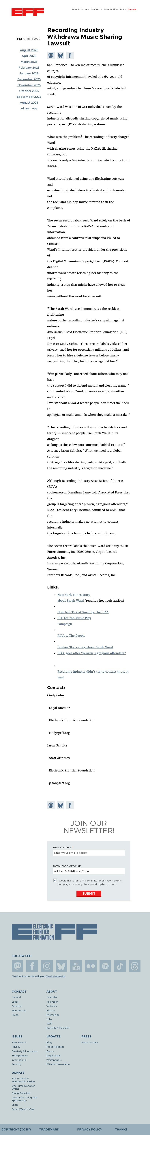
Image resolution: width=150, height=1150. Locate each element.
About (75, 9)
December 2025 (29, 79)
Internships (52, 1014)
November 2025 (29, 85)
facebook (32, 966)
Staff (49, 1023)
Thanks (121, 1129)
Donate (132, 9)
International (19, 1059)
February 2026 (29, 67)
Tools (123, 9)
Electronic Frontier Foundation (28, 12)
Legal (15, 1001)
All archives (29, 108)
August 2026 (29, 50)
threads (134, 966)
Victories (51, 1006)
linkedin (105, 966)
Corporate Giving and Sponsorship (24, 1099)
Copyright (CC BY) (16, 1129)
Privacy (16, 1046)
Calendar (51, 997)
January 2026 (29, 73)
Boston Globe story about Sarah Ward (85, 647)
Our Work (96, 9)
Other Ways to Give (23, 1109)
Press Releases (29, 38)
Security (16, 1006)
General (16, 997)
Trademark (49, 1129)
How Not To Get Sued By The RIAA (83, 612)
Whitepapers (54, 1059)
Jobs (49, 1019)
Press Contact (89, 1042)
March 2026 (29, 61)
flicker (91, 966)
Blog (49, 1042)
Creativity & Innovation (25, 1051)
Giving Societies (21, 1093)
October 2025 (29, 91)
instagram (47, 966)
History (50, 1010)
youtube (76, 966)
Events (50, 1051)
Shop (15, 1104)
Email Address (62, 847)
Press (15, 1014)
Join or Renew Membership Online (23, 1080)
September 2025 (29, 97)
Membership (19, 1010)
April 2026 (29, 56)
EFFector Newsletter (58, 1064)
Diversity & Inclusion (58, 1027)
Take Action (111, 9)
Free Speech (19, 1042)
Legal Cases (53, 1055)
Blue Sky (61, 966)
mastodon (17, 966)
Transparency (20, 1055)
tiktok (120, 966)
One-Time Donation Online (23, 1087)
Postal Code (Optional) (67, 866)
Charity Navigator (55, 976)
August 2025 (29, 102)
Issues (85, 9)
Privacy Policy (89, 1129)
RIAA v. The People (71, 635)
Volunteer (52, 1001)
